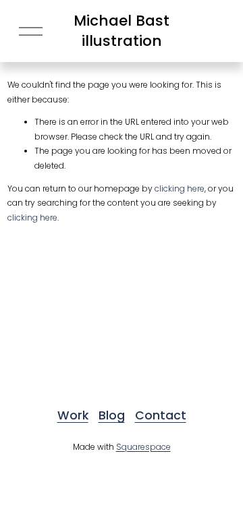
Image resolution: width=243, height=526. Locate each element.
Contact (160, 415)
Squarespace (143, 446)
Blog (112, 415)
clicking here (180, 188)
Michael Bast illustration (121, 31)
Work (72, 415)
